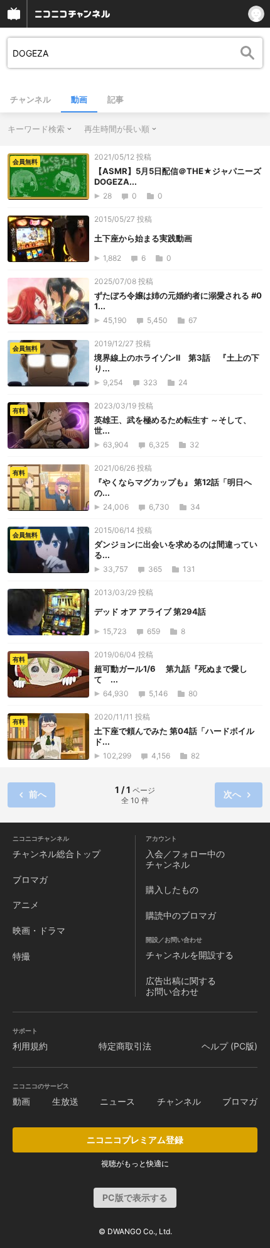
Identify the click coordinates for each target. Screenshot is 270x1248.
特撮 (21, 956)
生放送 (65, 1101)
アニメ (26, 904)
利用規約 (30, 1046)
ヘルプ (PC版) (229, 1046)
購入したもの (172, 889)
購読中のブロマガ (181, 915)
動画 (79, 99)
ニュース (117, 1101)
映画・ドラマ (39, 930)
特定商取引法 (125, 1046)
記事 (115, 99)
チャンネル (30, 99)
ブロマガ (30, 879)
